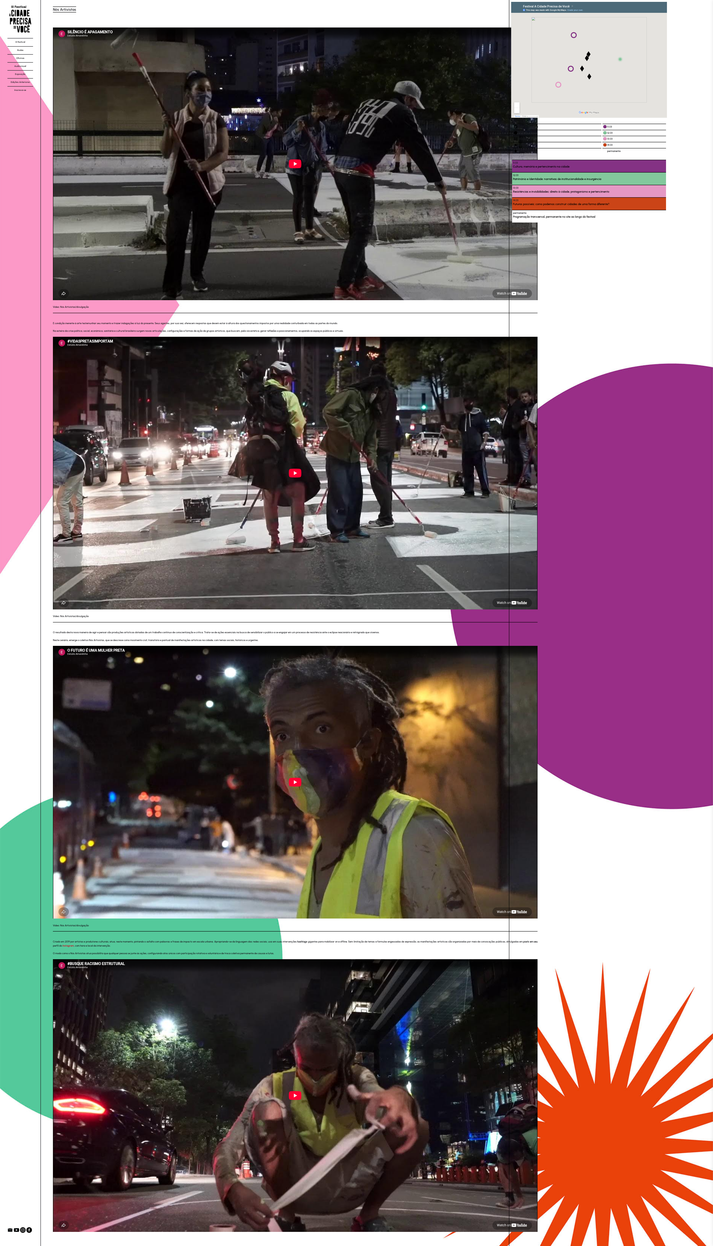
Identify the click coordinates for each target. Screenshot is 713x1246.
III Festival (20, 42)
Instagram (68, 945)
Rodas (20, 50)
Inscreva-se (20, 90)
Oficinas (20, 58)
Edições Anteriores (20, 82)
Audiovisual (20, 66)
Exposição (20, 74)
